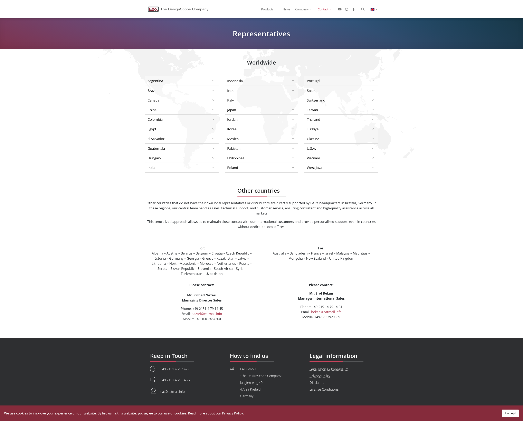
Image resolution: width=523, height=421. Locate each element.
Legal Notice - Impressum (329, 369)
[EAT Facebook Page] (354, 9)
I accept (510, 413)
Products (267, 9)
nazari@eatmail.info (206, 314)
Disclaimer (318, 382)
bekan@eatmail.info (326, 312)
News (286, 9)
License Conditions (324, 389)
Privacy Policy (320, 376)
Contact (323, 9)
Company (302, 9)
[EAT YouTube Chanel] (339, 9)
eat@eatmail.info (172, 391)
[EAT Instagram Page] (346, 9)
